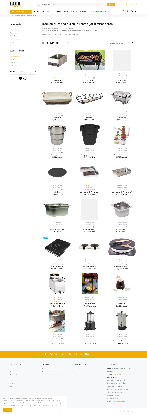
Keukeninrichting (31, 16)
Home (11, 16)
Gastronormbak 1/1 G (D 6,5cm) (122, 192)
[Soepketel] (122, 283)
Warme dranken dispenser (121, 341)
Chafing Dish (122, 117)
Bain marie (57, 80)
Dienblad (57, 192)
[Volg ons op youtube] (131, 411)
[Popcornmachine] (90, 283)
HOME (36, 12)
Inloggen (77, 369)
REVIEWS (83, 12)
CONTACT (74, 12)
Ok (8, 410)
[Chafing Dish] (122, 97)
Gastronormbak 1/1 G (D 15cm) (89, 192)
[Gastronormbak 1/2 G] (57, 209)
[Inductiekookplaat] (57, 246)
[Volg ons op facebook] (120, 411)
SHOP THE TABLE (95, 12)
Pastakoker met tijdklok (57, 304)
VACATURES (57, 12)
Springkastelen (15, 36)
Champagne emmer (57, 155)
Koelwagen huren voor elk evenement (55, 369)
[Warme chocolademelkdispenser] (89, 321)
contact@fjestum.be (118, 401)
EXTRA (65, 12)
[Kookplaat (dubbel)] (89, 246)
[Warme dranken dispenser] (121, 321)
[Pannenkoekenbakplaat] (122, 246)
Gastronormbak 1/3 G (90, 229)
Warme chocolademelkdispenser (89, 341)
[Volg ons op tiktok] (135, 411)
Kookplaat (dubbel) (89, 266)
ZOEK (111, 5)
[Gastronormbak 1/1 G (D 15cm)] (89, 172)
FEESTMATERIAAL (18, 12)
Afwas (12, 65)
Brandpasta (122, 80)
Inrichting (13, 42)
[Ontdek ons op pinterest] (127, 411)
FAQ (104, 12)
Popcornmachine (89, 304)
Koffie (12, 59)
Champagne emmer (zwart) (89, 155)
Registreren (78, 372)
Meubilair (13, 30)
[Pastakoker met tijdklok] (57, 283)
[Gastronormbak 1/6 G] (122, 209)
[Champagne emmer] (57, 135)
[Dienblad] (57, 172)
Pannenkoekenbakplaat (122, 266)
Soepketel (121, 304)
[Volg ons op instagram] (124, 411)
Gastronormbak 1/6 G (122, 229)
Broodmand (57, 117)
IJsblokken (13, 45)
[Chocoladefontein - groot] (122, 135)
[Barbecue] (90, 60)
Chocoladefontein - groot (122, 155)
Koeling (12, 62)
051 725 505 (131, 5)
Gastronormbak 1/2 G (57, 229)
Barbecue (90, 80)
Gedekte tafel (14, 33)
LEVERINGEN (45, 12)
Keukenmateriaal (20, 16)
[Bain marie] (57, 60)
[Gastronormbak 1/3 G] (89, 209)
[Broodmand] (57, 98)
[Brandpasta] (122, 60)
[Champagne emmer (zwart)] (89, 135)
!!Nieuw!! (12, 387)
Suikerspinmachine (57, 341)
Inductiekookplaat (57, 266)
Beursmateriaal (47, 372)
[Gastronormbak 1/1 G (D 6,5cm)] (122, 172)
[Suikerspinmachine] (57, 321)
